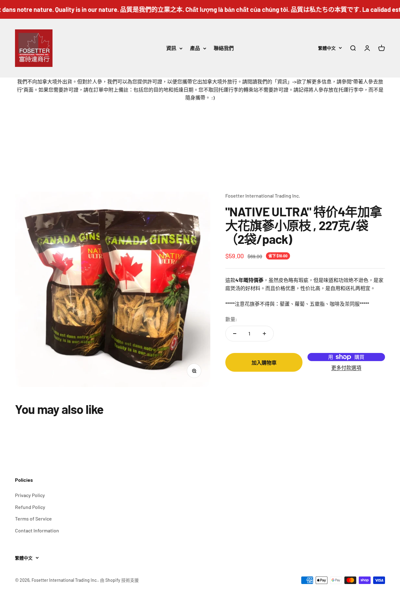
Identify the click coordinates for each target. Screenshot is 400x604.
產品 (195, 48)
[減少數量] (235, 333)
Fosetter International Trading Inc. (262, 196)
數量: (231, 319)
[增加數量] (264, 333)
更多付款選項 (346, 367)
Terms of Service (33, 518)
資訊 (171, 48)
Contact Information (37, 530)
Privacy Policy (30, 495)
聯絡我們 (224, 48)
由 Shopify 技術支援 (119, 580)
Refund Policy (30, 507)
